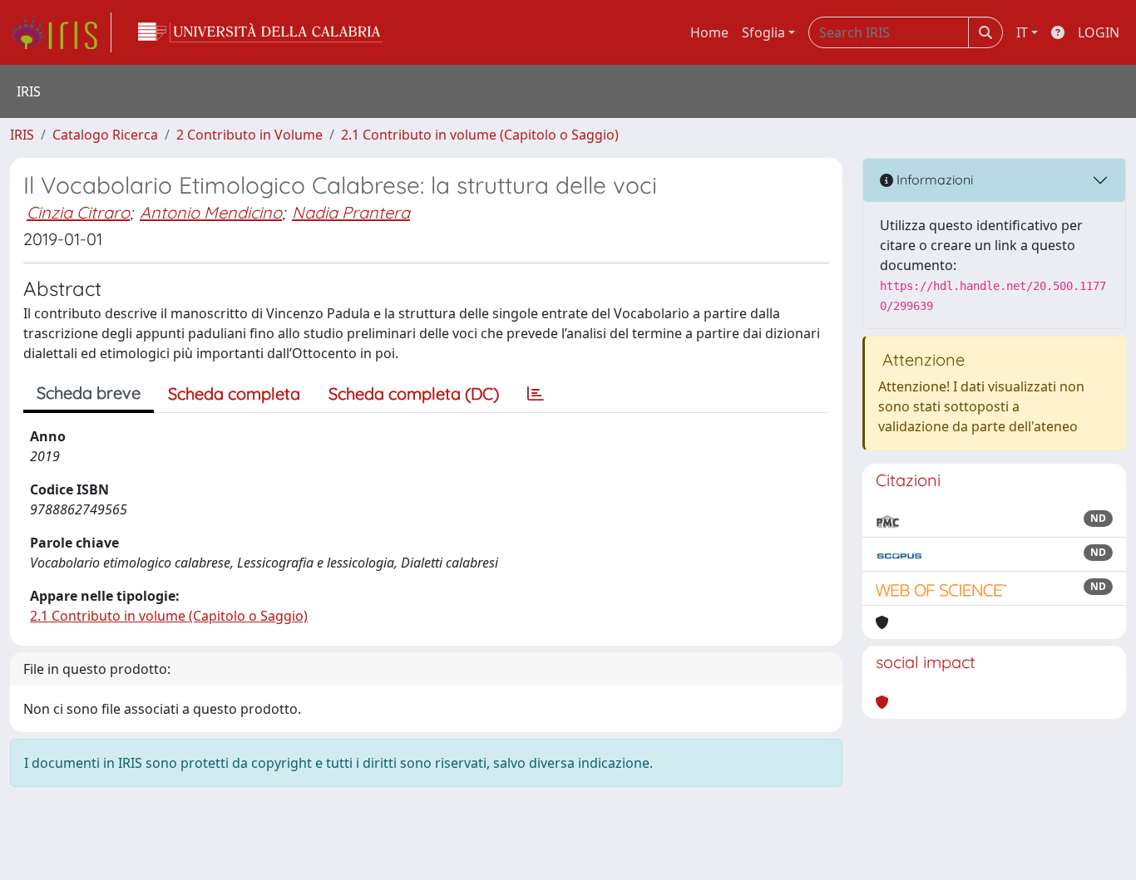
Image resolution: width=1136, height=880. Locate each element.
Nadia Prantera (351, 212)
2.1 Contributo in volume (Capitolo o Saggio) (480, 134)
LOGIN (1098, 32)
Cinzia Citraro (78, 212)
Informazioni (933, 179)
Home (709, 32)
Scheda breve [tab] (89, 392)
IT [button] (1022, 32)
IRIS (22, 134)
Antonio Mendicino (211, 212)
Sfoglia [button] (763, 32)
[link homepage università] (260, 32)
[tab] (535, 393)
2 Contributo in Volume (249, 134)
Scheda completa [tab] (234, 393)
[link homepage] (60, 32)
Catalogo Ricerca (105, 134)
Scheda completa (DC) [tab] (413, 393)
